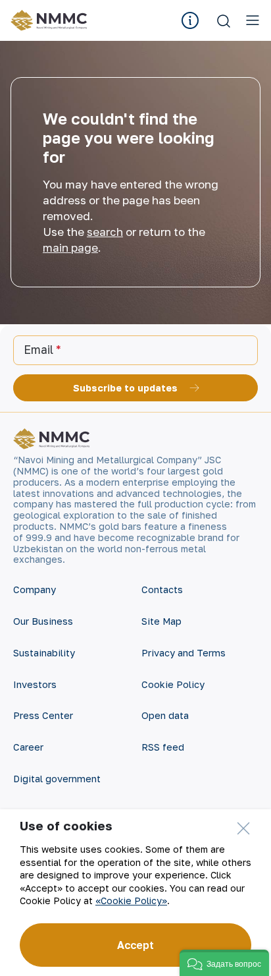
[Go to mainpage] (51, 20)
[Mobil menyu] (252, 20)
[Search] (223, 20)
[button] (224, 963)
